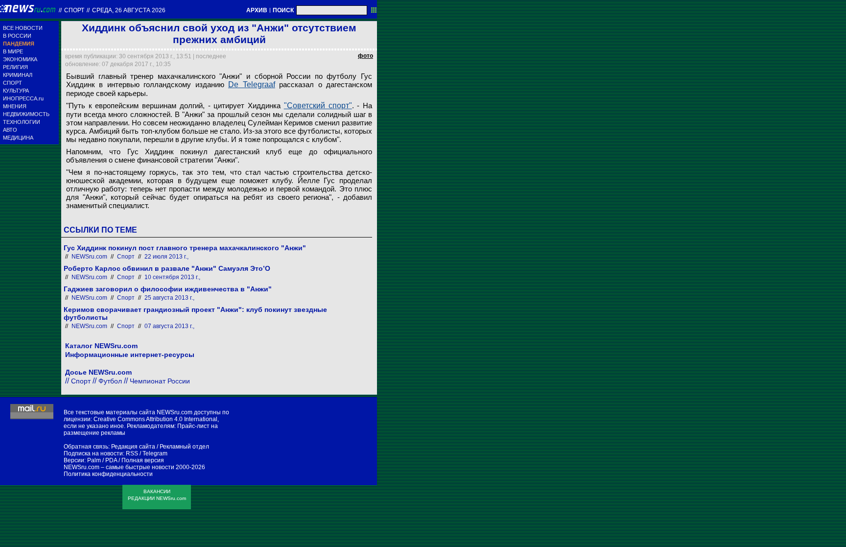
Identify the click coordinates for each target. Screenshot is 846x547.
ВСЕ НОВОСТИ (23, 28)
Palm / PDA (102, 460)
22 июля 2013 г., (166, 256)
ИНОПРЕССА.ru (23, 98)
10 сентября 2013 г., (172, 277)
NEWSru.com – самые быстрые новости (119, 467)
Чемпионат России (160, 381)
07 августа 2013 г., (169, 326)
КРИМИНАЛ (17, 75)
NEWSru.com (89, 256)
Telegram (154, 453)
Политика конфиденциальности (108, 474)
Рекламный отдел (184, 446)
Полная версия (142, 460)
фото (365, 55)
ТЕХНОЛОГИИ (21, 122)
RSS (132, 453)
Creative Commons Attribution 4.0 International (155, 419)
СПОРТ (12, 83)
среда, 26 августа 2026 (128, 10)
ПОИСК (283, 10)
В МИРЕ (13, 51)
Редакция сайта (133, 446)
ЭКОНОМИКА (20, 59)
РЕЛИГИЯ (15, 67)
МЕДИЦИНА (18, 138)
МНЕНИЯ (14, 106)
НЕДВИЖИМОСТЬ (26, 114)
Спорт (74, 10)
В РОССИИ (17, 36)
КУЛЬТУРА (16, 91)
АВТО (10, 130)
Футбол (110, 381)
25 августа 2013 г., (169, 297)
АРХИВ (256, 10)
